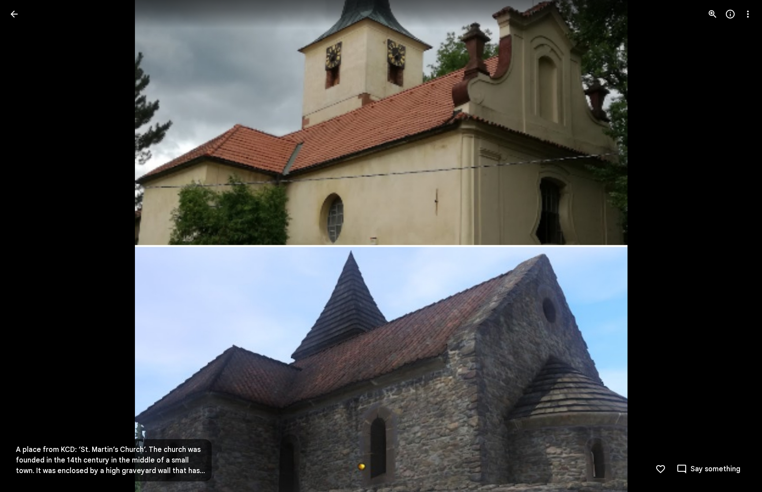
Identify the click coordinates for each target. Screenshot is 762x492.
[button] (24, 246)
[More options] (748, 14)
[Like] (660, 469)
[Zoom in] (712, 14)
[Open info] (730, 14)
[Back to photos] (14, 14)
